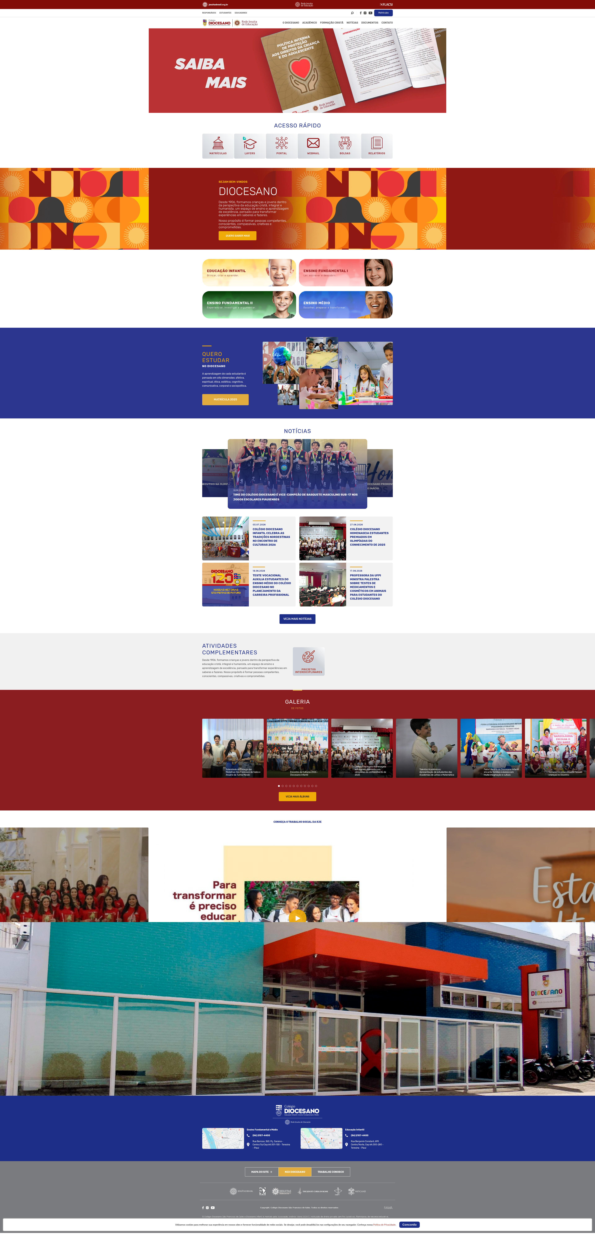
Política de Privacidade (384, 1224)
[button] (279, 786)
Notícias (352, 22)
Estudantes (225, 13)
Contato (387, 22)
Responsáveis (209, 13)
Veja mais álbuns (297, 796)
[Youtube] (370, 12)
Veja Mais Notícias (297, 619)
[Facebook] (360, 12)
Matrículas (383, 12)
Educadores (241, 13)
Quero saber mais (237, 235)
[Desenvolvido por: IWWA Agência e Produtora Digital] (388, 1207)
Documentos (369, 22)
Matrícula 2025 (225, 399)
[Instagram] (365, 12)
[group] (297, 70)
